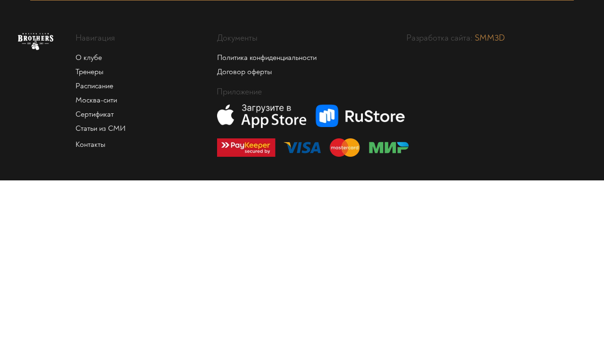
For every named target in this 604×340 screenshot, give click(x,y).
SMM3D (490, 38)
